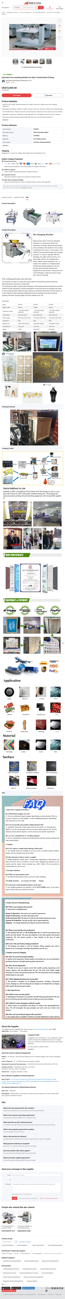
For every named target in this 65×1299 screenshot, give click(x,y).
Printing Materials (13, 1083)
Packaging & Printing (12, 12)
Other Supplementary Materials (56, 1245)
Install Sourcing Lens (9, 1290)
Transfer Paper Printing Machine (11, 1277)
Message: (8, 1184)
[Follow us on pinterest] (62, 1288)
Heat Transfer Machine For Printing (29, 1273)
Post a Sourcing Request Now (49, 1198)
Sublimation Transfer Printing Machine (13, 1281)
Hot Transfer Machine (47, 1273)
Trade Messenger (28, 1288)
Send (14, 1198)
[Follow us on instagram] (57, 1288)
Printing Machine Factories (30, 1269)
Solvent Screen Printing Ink (34, 1079)
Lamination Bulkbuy (32, 1281)
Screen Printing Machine (18, 1081)
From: (9, 1175)
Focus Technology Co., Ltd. (20, 1294)
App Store (6, 1288)
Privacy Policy (58, 1294)
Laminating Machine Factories (11, 1269)
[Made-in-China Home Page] (32, 3)
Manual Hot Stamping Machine (50, 1261)
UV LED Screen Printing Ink (18, 1079)
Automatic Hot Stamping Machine (12, 1261)
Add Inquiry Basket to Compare (33, 67)
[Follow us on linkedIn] (46, 1290)
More (3, 1284)
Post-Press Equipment (25, 12)
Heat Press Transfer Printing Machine (33, 1277)
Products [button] (17, 7)
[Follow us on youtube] (60, 1288)
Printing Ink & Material (7, 1245)
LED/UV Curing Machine (32, 1081)
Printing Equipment (22, 1245)
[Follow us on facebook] (52, 1288)
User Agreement (41, 1294)
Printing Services (47, 1079)
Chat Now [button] (49, 95)
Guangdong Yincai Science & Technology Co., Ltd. (19, 80)
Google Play (16, 1288)
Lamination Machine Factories (48, 1269)
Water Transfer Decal (37, 1245)
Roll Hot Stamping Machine (31, 1261)
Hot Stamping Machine (39, 12)
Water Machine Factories (9, 1273)
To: (10, 1179)
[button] (3, 3)
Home (3, 12)
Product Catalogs (25, 1242)
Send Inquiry (17, 95)
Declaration (50, 1294)
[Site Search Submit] (41, 7)
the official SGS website (42, 1029)
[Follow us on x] (55, 1288)
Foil (20, 1083)
